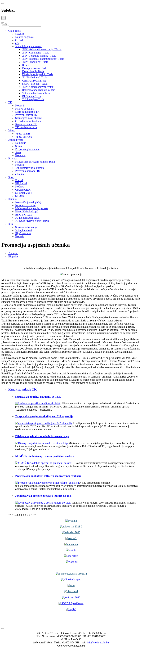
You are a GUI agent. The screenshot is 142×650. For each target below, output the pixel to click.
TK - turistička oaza (26, 127)
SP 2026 (19, 195)
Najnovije (20, 142)
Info (10, 223)
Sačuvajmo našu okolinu (28, 117)
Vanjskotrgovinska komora (30, 167)
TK (10, 102)
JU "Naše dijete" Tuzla (34, 77)
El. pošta (13, 256)
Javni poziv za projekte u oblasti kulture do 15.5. (43, 495)
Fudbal (19, 180)
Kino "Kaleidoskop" (26, 211)
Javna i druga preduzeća (28, 46)
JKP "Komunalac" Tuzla (35, 52)
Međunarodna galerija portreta (31, 208)
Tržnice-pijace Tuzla (33, 99)
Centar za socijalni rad (34, 80)
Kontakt (19, 236)
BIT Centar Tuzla (31, 96)
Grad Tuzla (14, 30)
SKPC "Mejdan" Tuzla (34, 83)
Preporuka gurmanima (27, 149)
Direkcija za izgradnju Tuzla (37, 74)
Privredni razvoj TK (26, 114)
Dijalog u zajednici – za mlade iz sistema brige (42, 436)
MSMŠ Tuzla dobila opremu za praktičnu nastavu (44, 456)
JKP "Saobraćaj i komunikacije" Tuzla (43, 58)
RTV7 (25, 65)
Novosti (19, 33)
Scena (18, 146)
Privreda (12, 158)
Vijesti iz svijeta (23, 136)
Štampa (13, 253)
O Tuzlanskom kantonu (28, 121)
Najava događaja (24, 36)
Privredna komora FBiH (28, 170)
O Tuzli (19, 40)
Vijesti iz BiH (22, 133)
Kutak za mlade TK (26, 124)
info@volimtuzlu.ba (98, 642)
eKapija (19, 174)
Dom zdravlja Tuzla (33, 71)
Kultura (12, 199)
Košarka (19, 186)
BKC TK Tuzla (23, 214)
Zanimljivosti (15, 139)
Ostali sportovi (23, 189)
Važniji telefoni (23, 230)
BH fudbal (21, 183)
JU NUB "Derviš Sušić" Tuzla (32, 220)
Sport (11, 177)
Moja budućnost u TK (27, 111)
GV (17, 43)
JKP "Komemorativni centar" (38, 86)
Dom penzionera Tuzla (34, 68)
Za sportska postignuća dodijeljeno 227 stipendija (44, 416)
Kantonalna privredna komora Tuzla (35, 161)
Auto (18, 152)
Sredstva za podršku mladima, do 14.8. (38, 396)
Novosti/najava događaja (28, 202)
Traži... (5, 24)
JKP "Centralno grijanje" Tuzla (39, 55)
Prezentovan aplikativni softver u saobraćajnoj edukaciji (48, 475)
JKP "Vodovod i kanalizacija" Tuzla (41, 49)
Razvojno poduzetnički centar (38, 89)
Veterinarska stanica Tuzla (36, 93)
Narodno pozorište (25, 205)
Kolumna (20, 155)
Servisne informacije (26, 227)
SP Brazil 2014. (23, 192)
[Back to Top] (2, 628)
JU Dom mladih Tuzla (27, 217)
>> (34, 514)
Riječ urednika (23, 233)
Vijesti (11, 130)
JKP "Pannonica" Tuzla (35, 61)
